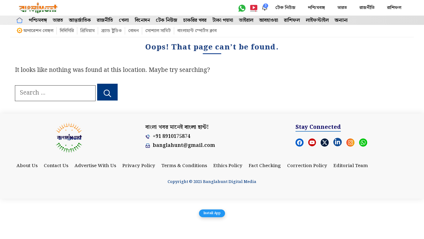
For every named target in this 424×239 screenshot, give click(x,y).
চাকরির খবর (194, 20)
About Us (27, 166)
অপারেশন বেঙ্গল (38, 31)
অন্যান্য (341, 20)
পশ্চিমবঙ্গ (316, 8)
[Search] (107, 92)
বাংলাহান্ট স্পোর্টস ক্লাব (197, 31)
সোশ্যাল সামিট (158, 31)
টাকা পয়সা (222, 20)
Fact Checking (265, 166)
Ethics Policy (227, 166)
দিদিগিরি (67, 31)
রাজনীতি (367, 8)
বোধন (133, 31)
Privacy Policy (138, 166)
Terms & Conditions (184, 166)
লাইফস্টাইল (317, 20)
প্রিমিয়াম (87, 31)
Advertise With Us (95, 166)
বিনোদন (142, 20)
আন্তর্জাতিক (80, 20)
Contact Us (56, 166)
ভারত (342, 8)
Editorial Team (350, 166)
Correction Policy (307, 166)
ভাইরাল (246, 20)
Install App (212, 213)
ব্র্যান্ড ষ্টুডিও (111, 31)
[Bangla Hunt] (38, 8)
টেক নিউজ (285, 8)
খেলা (124, 20)
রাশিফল (394, 8)
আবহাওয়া (268, 20)
